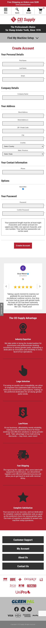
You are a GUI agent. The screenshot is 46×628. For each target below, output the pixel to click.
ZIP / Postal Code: (23, 127)
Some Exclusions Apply (23, 4)
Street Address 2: (23, 120)
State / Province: (23, 150)
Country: (23, 143)
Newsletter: (23, 187)
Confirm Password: (23, 210)
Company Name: (23, 94)
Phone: (23, 168)
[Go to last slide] (6, 286)
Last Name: (23, 68)
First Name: (23, 60)
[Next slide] (39, 286)
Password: (23, 202)
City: (23, 135)
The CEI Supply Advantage (23, 318)
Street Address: (23, 112)
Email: (23, 76)
